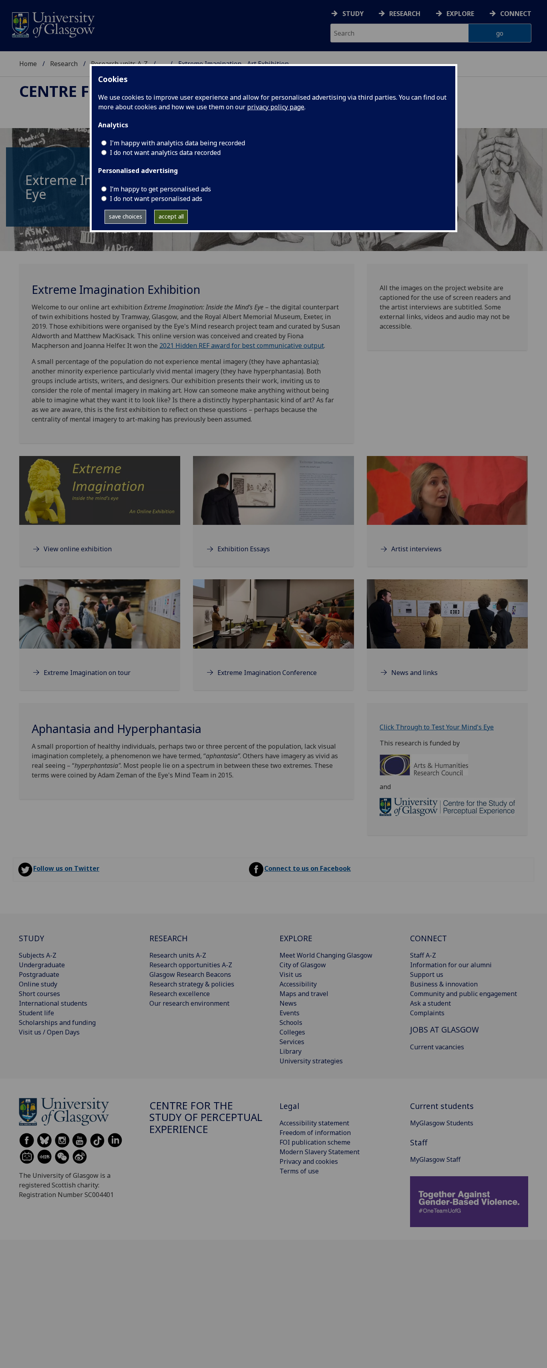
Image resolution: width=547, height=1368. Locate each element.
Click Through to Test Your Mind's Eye (437, 727)
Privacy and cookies (309, 1161)
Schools (291, 1022)
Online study (38, 984)
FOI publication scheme (315, 1142)
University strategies (311, 1061)
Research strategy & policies (191, 984)
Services (292, 1041)
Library (291, 1051)
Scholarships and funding (57, 1022)
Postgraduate (39, 974)
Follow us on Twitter (66, 868)
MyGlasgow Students (441, 1123)
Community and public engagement (463, 993)
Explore (460, 13)
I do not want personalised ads (156, 198)
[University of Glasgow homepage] (52, 24)
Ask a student (430, 1003)
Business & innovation (444, 984)
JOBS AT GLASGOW (444, 1029)
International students (53, 1003)
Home (28, 63)
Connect (515, 13)
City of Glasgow (303, 964)
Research (404, 13)
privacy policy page (275, 106)
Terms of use (299, 1171)
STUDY (31, 938)
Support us (426, 974)
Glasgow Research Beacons (190, 974)
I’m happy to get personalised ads (160, 189)
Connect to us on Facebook (307, 868)
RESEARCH (168, 938)
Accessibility (298, 984)
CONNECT (428, 938)
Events (290, 1012)
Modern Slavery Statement (320, 1151)
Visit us (291, 974)
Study (353, 13)
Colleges (292, 1032)
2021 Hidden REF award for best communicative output (241, 345)
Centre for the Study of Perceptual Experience (205, 1118)
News (288, 1003)
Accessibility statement (314, 1123)
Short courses (39, 993)
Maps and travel (304, 993)
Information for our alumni (451, 964)
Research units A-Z (177, 955)
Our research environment (189, 1003)
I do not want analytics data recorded (165, 152)
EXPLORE (296, 938)
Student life (36, 1012)
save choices (125, 216)
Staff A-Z (423, 955)
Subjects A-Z (37, 955)
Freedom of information (315, 1132)
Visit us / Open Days (49, 1032)
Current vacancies (437, 1047)
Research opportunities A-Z (190, 964)
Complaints (427, 1012)
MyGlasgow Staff (435, 1159)
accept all (171, 216)
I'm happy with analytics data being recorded (177, 143)
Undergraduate (42, 964)
